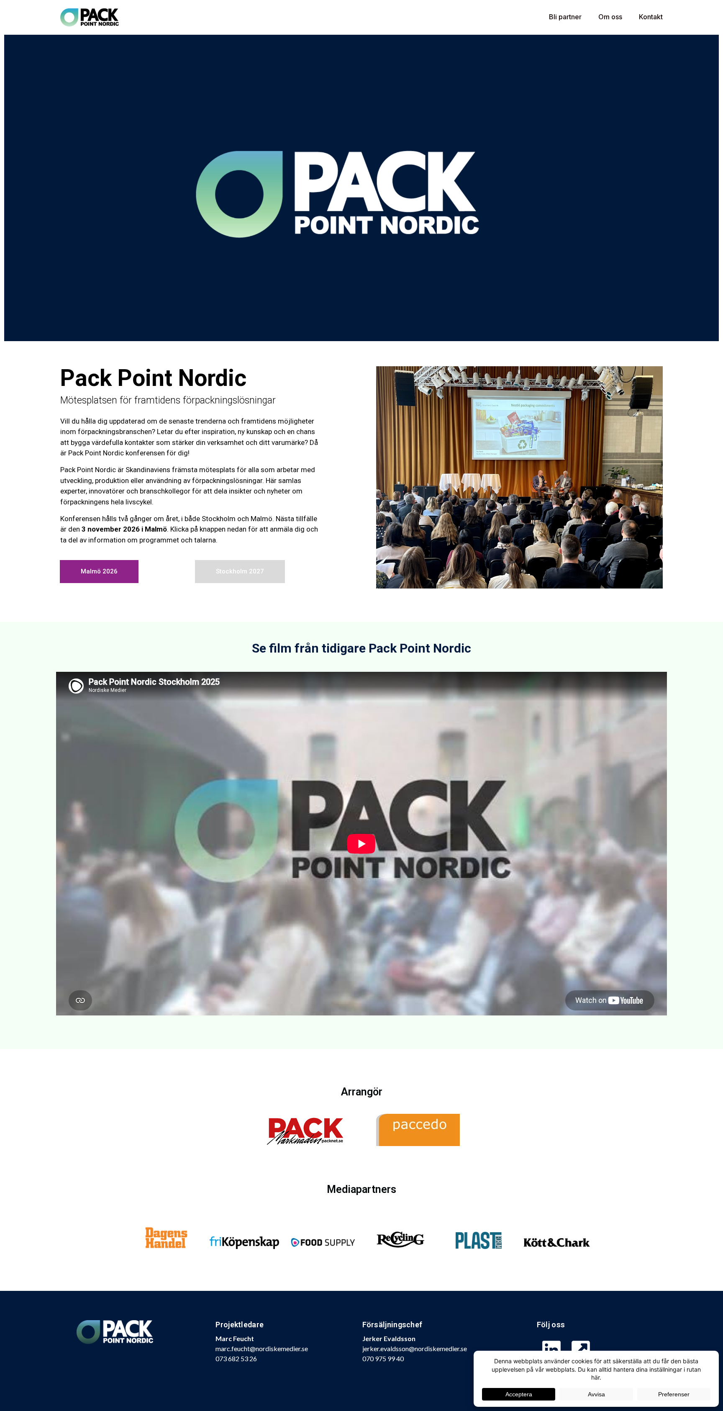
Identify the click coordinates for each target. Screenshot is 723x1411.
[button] (240, 571)
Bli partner (565, 17)
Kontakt (651, 17)
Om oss (610, 17)
